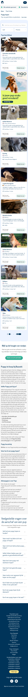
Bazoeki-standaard (14, 640)
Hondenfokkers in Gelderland (14, 668)
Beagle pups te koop (14, 628)
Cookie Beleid (21, 686)
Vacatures (14, 642)
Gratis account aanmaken (14, 358)
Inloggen (14, 654)
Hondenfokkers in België (14, 661)
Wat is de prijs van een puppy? (8, 484)
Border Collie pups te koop (14, 625)
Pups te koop (14, 635)
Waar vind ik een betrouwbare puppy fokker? (13, 547)
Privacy (16, 686)
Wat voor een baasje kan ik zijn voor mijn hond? (12, 508)
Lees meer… (24, 17)
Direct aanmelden (14, 652)
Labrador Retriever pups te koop (14, 619)
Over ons (14, 638)
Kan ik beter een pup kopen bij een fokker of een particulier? (13, 584)
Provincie (18, 29)
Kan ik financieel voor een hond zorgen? (10, 491)
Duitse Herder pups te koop (14, 626)
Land (4, 29)
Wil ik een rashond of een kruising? (9, 495)
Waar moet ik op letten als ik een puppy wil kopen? (12, 539)
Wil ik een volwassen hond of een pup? (10, 506)
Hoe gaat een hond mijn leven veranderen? (11, 489)
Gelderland (14, 465)
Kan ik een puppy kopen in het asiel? (13, 597)
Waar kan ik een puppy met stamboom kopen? (11, 562)
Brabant (8, 465)
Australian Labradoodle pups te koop (14, 615)
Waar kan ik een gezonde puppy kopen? (12, 569)
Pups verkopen (14, 650)
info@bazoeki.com (14, 646)
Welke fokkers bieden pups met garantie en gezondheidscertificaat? (13, 554)
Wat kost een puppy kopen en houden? (11, 532)
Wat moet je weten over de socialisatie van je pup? (13, 509)
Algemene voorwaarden (9, 686)
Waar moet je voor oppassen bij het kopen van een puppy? (13, 576)
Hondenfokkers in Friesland (14, 666)
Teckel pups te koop (14, 630)
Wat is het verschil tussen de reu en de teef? (11, 497)
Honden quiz (14, 637)
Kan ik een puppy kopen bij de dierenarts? (11, 591)
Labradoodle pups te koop (14, 621)
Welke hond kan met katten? (8, 493)
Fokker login (14, 671)
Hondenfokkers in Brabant (14, 664)
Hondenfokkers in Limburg (14, 662)
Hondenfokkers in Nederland (14, 659)
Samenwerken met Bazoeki (14, 644)
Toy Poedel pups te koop (14, 623)
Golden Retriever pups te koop (14, 617)
